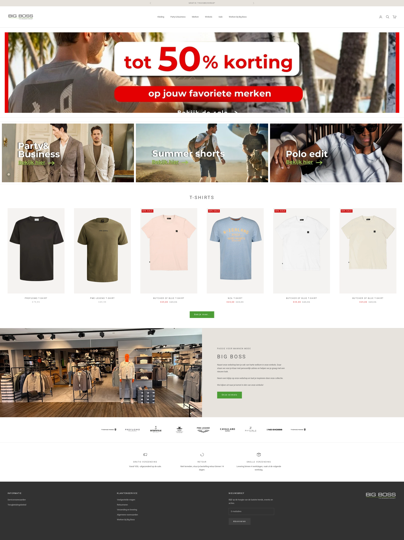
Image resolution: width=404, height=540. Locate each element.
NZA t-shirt (235, 298)
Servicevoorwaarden (17, 499)
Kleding (160, 17)
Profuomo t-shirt (36, 298)
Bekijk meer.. (202, 314)
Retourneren (122, 505)
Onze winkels (229, 395)
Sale (221, 17)
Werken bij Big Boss (238, 17)
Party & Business (178, 17)
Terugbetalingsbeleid (17, 505)
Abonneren (239, 521)
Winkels (208, 17)
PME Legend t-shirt (102, 298)
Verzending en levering (127, 509)
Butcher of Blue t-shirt (168, 298)
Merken (195, 17)
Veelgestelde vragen (126, 499)
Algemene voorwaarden (127, 514)
